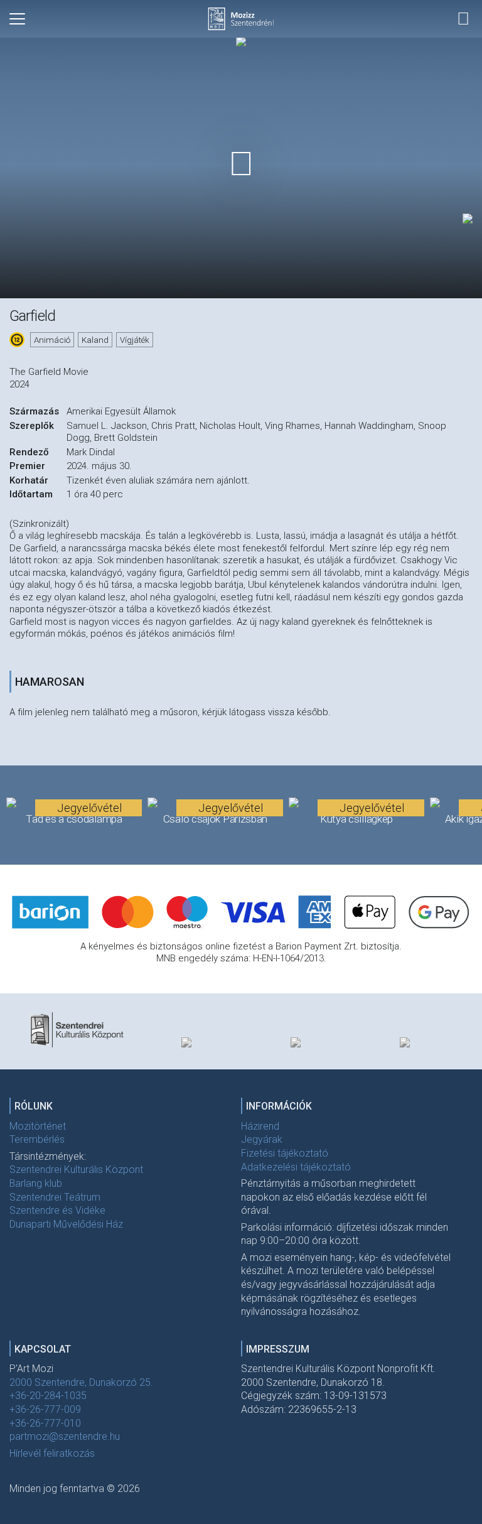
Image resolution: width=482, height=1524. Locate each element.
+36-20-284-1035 (48, 1396)
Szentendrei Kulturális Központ (76, 1169)
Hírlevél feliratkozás (52, 1453)
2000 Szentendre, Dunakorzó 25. (81, 1382)
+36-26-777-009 (45, 1409)
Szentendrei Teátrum (54, 1197)
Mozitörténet (37, 1126)
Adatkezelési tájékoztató (296, 1167)
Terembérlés (37, 1139)
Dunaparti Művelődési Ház (66, 1224)
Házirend (260, 1126)
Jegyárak (261, 1139)
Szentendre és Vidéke (57, 1210)
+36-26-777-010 (45, 1423)
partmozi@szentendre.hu (64, 1436)
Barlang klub (35, 1183)
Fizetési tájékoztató (284, 1153)
